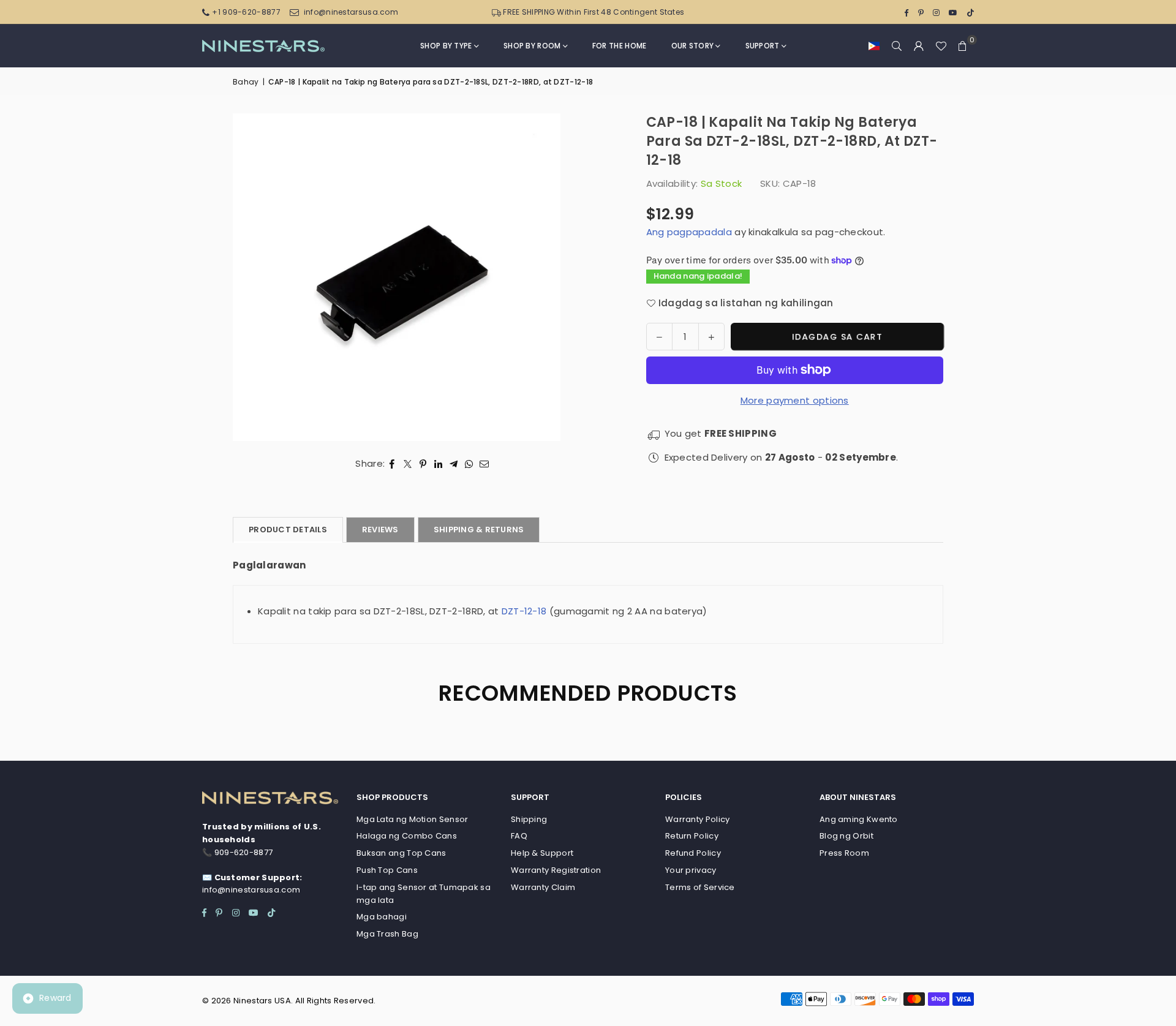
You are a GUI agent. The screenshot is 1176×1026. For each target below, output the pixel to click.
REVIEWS (380, 529)
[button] (874, 46)
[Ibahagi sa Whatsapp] (468, 463)
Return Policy (691, 836)
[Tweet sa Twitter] (407, 463)
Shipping (529, 819)
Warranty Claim (543, 887)
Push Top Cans (387, 870)
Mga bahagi (381, 916)
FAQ (519, 836)
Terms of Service (700, 887)
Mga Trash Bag (387, 934)
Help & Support (542, 853)
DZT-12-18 (524, 611)
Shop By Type (446, 45)
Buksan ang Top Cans (401, 853)
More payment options (795, 400)
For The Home (619, 45)
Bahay (246, 82)
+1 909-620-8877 (246, 12)
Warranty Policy (697, 819)
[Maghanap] (897, 46)
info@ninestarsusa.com (351, 12)
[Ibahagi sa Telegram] (453, 463)
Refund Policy (693, 853)
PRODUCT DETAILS (288, 529)
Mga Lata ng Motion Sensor (412, 819)
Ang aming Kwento (859, 819)
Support (762, 45)
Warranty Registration (556, 870)
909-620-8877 (243, 852)
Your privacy (691, 870)
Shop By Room (532, 45)
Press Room (844, 853)
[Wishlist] (941, 46)
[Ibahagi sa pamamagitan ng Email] (484, 463)
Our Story (692, 45)
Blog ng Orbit (846, 836)
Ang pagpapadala (689, 231)
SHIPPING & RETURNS (479, 529)
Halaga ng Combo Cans (406, 836)
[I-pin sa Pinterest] (423, 463)
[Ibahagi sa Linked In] (438, 463)
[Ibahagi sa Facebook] (392, 463)
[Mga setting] (919, 46)
